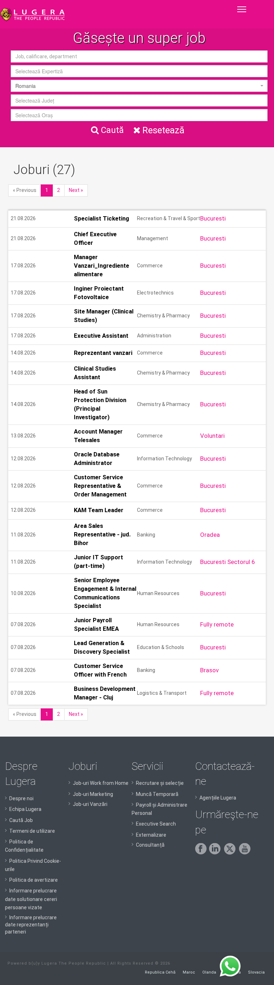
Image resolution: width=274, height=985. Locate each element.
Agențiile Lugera (217, 798)
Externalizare (151, 835)
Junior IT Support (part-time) (98, 562)
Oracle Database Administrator (97, 458)
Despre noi (21, 798)
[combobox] (139, 71)
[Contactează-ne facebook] (202, 853)
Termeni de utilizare (32, 831)
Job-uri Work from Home (100, 783)
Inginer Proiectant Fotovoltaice (99, 293)
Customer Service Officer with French (100, 670)
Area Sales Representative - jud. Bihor (102, 535)
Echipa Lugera (25, 809)
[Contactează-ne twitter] (231, 853)
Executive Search (156, 824)
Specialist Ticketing (101, 218)
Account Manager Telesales (98, 436)
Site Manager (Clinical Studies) (103, 315)
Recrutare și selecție (160, 783)
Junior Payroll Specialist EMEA (96, 624)
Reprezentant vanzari (103, 352)
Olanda (209, 972)
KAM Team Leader (98, 510)
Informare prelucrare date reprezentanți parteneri (31, 925)
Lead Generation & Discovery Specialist (102, 647)
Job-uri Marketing (93, 794)
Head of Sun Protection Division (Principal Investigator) (100, 404)
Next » (76, 190)
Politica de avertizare (33, 880)
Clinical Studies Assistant (95, 373)
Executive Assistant (101, 335)
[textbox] (139, 71)
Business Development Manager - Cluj (105, 693)
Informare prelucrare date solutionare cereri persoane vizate (31, 899)
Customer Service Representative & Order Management (100, 486)
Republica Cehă (160, 972)
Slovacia (256, 972)
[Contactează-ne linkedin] (216, 853)
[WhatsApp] (230, 966)
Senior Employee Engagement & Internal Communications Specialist (105, 593)
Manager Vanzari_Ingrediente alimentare (101, 265)
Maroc (189, 972)
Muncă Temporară (157, 794)
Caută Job (21, 820)
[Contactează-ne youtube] (246, 853)
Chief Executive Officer (95, 238)
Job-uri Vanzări (90, 804)
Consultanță (150, 845)
